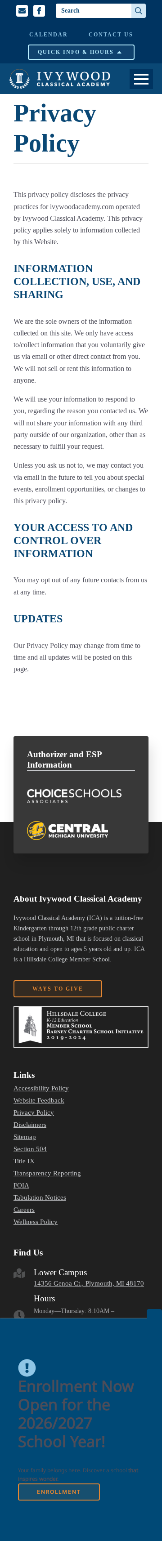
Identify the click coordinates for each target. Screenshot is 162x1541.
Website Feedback (39, 1100)
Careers (24, 1209)
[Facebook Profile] (39, 11)
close (154, 1313)
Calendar (48, 34)
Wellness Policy (36, 1222)
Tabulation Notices (40, 1197)
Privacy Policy (34, 1112)
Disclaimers (30, 1124)
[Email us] (22, 11)
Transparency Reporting (47, 1173)
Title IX (24, 1161)
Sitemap (25, 1137)
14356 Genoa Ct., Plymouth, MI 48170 (89, 1283)
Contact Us (111, 34)
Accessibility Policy (41, 1088)
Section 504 (30, 1149)
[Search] (138, 11)
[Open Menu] (141, 79)
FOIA (21, 1185)
